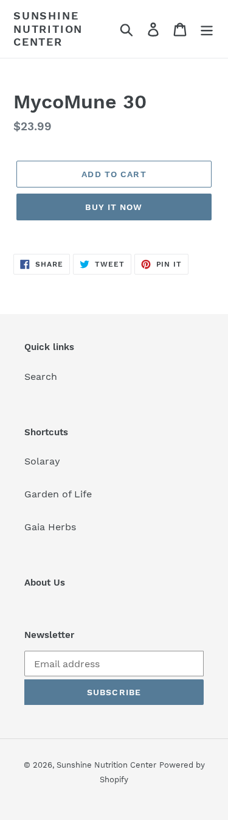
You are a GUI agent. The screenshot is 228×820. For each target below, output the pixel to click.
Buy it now (113, 207)
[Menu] (206, 29)
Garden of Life (58, 494)
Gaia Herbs (50, 527)
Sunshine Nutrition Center (48, 28)
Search (40, 376)
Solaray (42, 461)
